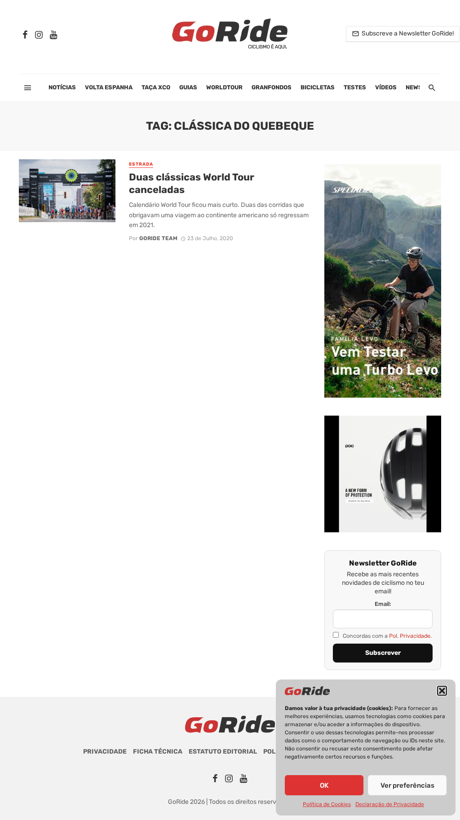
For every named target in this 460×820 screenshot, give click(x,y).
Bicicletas (318, 87)
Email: (383, 604)
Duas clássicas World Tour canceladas (191, 183)
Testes (355, 87)
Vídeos (386, 87)
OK (324, 785)
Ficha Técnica (157, 751)
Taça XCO (156, 87)
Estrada (141, 164)
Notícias (62, 87)
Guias (188, 87)
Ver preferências (407, 785)
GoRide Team (158, 238)
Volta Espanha (109, 87)
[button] (442, 690)
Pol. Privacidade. (410, 635)
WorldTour (224, 87)
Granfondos (272, 87)
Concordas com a (386, 635)
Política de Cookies (327, 804)
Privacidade (105, 751)
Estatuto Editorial (223, 751)
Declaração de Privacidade (389, 804)
